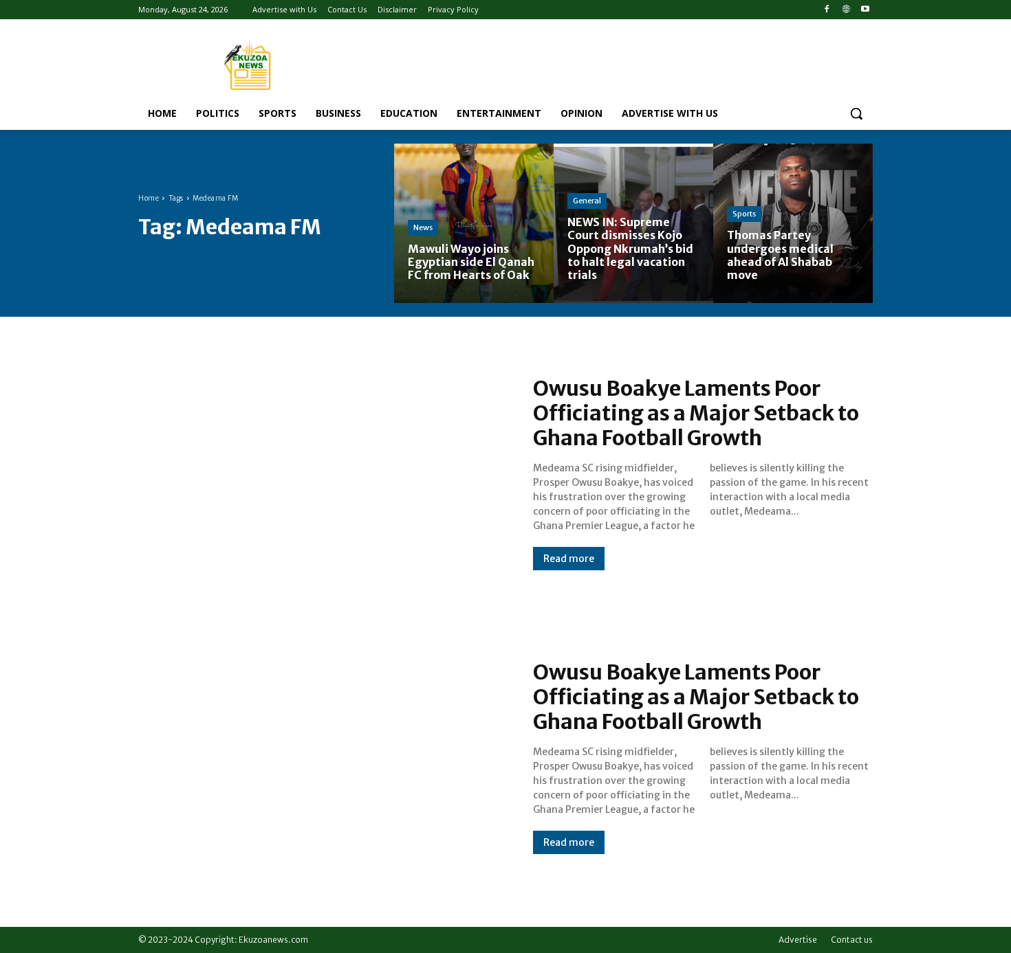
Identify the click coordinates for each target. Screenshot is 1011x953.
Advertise (798, 939)
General (587, 200)
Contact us (852, 939)
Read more (568, 558)
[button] (856, 113)
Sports (744, 213)
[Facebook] (827, 10)
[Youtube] (865, 10)
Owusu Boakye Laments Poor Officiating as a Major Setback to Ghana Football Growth (696, 413)
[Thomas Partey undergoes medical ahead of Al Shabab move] (793, 223)
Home (148, 198)
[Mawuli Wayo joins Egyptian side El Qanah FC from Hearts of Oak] (474, 223)
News (423, 227)
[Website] (846, 10)
